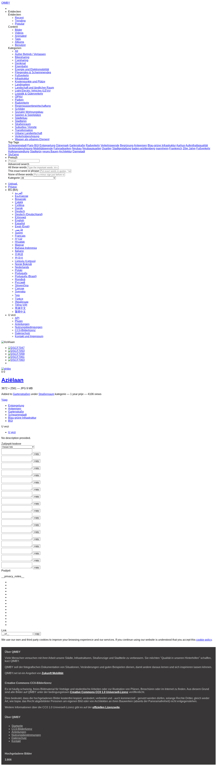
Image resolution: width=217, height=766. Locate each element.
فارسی (19, 229)
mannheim (162, 148)
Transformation (24, 130)
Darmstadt (79, 151)
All (16, 51)
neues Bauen (50, 151)
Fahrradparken (62, 148)
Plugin (19, 321)
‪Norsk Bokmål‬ (23, 264)
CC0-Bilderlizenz (25, 330)
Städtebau (21, 118)
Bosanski (20, 199)
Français (20, 235)
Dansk (19, 208)
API (17, 318)
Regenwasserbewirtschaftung (33, 105)
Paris (30, 145)
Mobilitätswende (43, 148)
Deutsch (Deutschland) (29, 214)
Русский (20, 282)
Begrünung (126, 145)
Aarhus (180, 145)
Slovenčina (21, 285)
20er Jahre (189, 148)
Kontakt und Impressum (29, 336)
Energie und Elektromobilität (32, 69)
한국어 (19, 257)
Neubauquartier (91, 148)
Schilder (20, 108)
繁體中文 (20, 311)
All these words (17, 167)
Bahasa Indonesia (26, 247)
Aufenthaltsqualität (196, 145)
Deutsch (20, 211)
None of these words (20, 174)
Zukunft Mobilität (52, 673)
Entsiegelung (47, 145)
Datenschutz (22, 333)
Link (3, 630)
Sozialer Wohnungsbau (29, 111)
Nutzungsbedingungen (28, 327)
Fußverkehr (22, 75)
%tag (4, 399)
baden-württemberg (143, 148)
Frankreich (175, 148)
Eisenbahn (21, 66)
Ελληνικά (20, 217)
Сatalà (19, 202)
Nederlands (22, 267)
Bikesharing (22, 57)
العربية (18, 193)
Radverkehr (22, 102)
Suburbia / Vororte (26, 127)
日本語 (19, 254)
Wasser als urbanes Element (32, 139)
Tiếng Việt (21, 304)
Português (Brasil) (26, 276)
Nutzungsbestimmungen (26, 735)
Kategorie (14, 177)
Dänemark (62, 145)
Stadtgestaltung (121, 148)
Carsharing (21, 60)
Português (21, 273)
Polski (18, 270)
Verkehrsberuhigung (27, 136)
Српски (19, 288)
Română (20, 279)
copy (36, 454)
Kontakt (16, 741)
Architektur (65, 151)
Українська (21, 301)
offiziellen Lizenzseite (106, 707)
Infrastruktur (22, 78)
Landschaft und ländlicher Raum (34, 87)
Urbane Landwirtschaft (28, 133)
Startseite (17, 725)
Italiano (19, 251)
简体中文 (20, 308)
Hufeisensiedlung (18, 151)
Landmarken (22, 84)
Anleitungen (22, 324)
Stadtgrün (21, 121)
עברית (18, 238)
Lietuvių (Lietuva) (25, 261)
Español (20, 223)
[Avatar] (6, 368)
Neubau (77, 148)
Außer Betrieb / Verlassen (30, 54)
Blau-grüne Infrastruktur (162, 145)
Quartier (107, 148)
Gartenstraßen (21, 394)
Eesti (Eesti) (22, 226)
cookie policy (204, 639)
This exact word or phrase (23, 170)
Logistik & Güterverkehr (29, 93)
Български (21, 196)
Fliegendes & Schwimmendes (33, 72)
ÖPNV (19, 96)
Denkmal (20, 63)
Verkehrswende (110, 145)
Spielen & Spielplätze (28, 115)
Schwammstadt (17, 145)
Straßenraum (23, 124)
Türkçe (19, 298)
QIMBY (5, 2)
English (19, 220)
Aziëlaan (12, 380)
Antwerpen (140, 145)
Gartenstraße (77, 145)
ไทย (17, 295)
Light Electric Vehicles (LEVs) (33, 90)
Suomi (19, 232)
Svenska (20, 291)
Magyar (19, 244)
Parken (19, 99)
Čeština (19, 205)
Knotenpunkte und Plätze (30, 81)
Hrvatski (20, 241)
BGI (36, 145)
